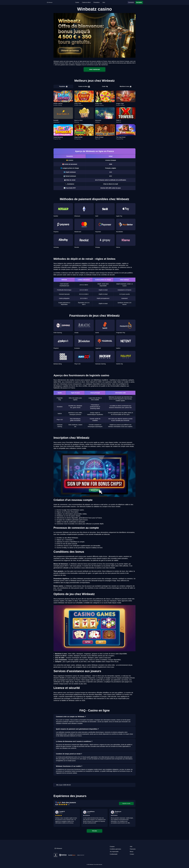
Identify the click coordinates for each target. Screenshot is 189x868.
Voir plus (94, 830)
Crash (103, 86)
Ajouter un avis (126, 803)
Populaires (62, 86)
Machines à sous (124, 86)
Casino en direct (83, 86)
